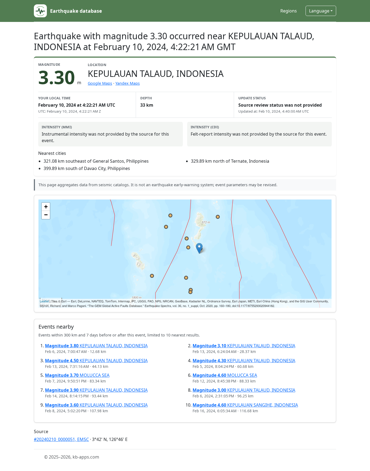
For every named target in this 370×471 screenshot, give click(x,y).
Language (319, 11)
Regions (288, 11)
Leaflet (44, 301)
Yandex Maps (127, 83)
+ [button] (46, 206)
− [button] (46, 214)
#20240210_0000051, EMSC (61, 439)
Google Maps (100, 83)
